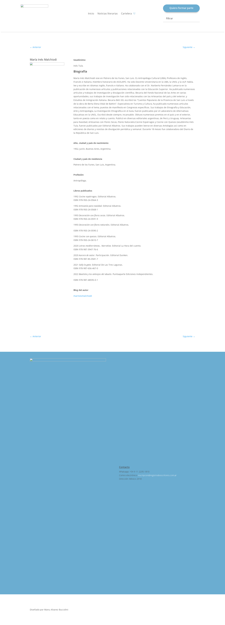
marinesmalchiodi (82, 295)
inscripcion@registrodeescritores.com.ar (157, 475)
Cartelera (126, 13)
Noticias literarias (108, 13)
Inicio (91, 13)
